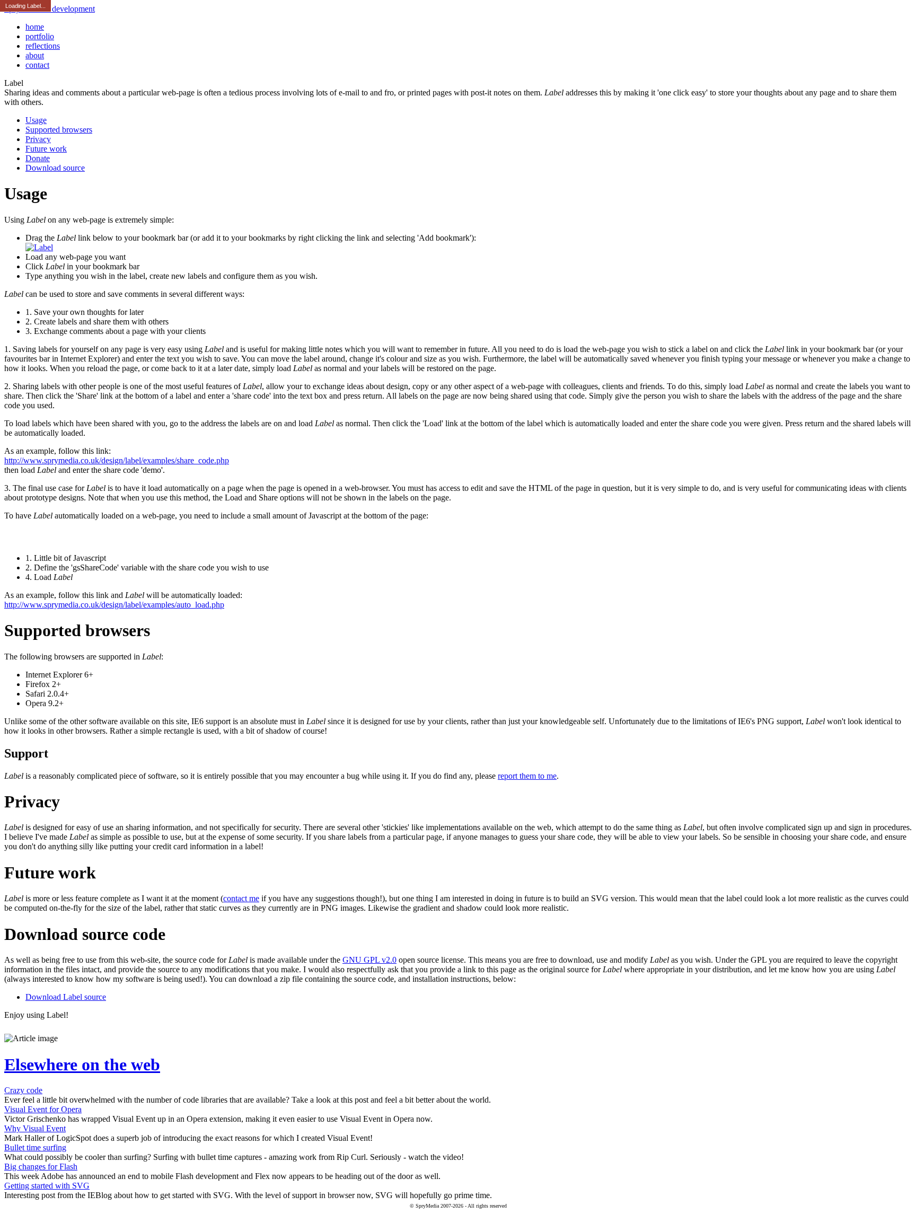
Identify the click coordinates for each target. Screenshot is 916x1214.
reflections (42, 45)
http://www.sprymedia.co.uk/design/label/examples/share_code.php (116, 460)
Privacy (38, 139)
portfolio (39, 36)
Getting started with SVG (47, 1185)
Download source (55, 167)
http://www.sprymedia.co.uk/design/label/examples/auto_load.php (114, 604)
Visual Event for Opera (43, 1109)
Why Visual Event (35, 1128)
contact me (241, 898)
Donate (37, 158)
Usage (36, 120)
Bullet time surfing (35, 1147)
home (34, 26)
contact (37, 64)
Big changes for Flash (40, 1166)
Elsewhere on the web (82, 1064)
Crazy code (23, 1090)
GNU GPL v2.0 (369, 959)
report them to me (527, 775)
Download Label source (65, 996)
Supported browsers (58, 129)
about (34, 55)
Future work (46, 148)
